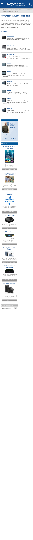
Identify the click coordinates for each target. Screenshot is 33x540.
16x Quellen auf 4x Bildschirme (9, 266)
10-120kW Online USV (9, 283)
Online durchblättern (9, 169)
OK (15, 308)
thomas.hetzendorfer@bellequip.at (9, 138)
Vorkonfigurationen (9, 189)
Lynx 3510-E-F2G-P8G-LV (9, 262)
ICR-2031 (9, 244)
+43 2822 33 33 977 (6, 137)
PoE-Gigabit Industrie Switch (9, 248)
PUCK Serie (9, 228)
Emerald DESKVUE (9, 279)
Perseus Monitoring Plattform (9, 193)
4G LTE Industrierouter (9, 232)
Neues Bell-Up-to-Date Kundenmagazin (9, 147)
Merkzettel (28, 9)
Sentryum (9, 300)
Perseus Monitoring (9, 211)
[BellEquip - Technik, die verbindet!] (16, 4)
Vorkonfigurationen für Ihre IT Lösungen (9, 174)
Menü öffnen (2, 4)
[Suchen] (30, 4)
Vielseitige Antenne (9, 215)
